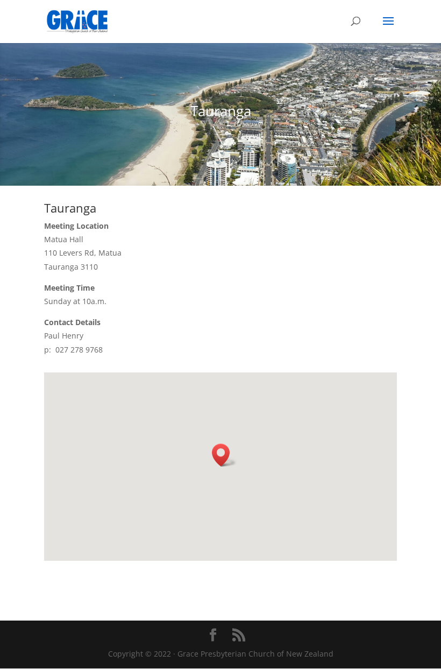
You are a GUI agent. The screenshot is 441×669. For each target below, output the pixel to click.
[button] (224, 455)
